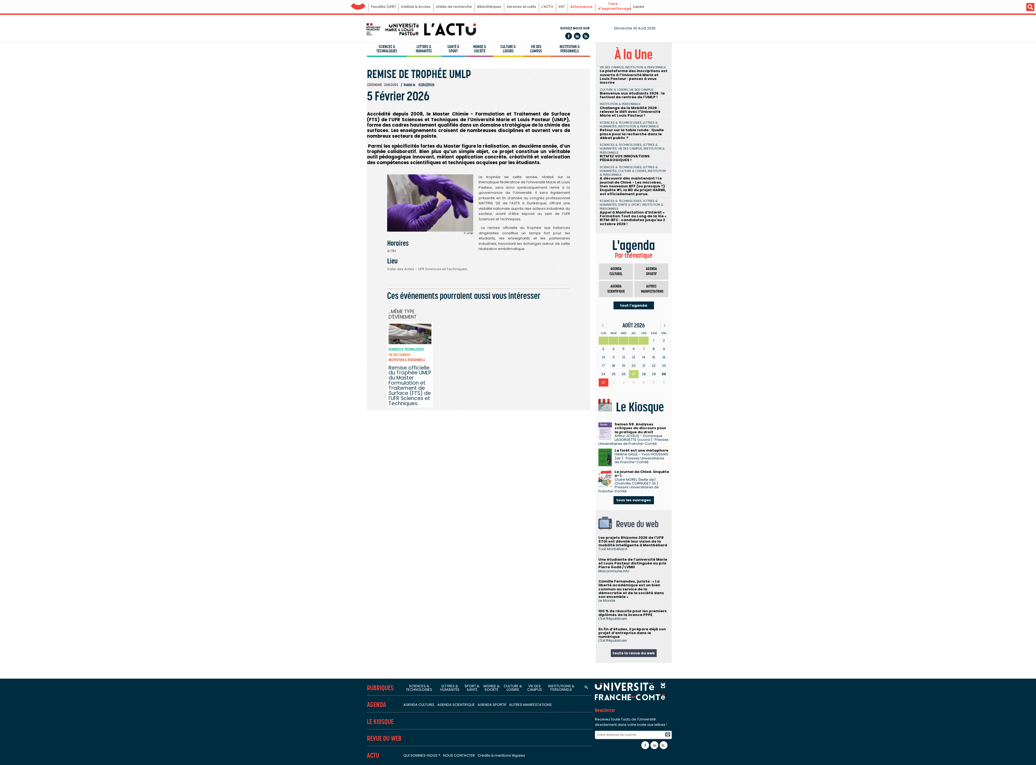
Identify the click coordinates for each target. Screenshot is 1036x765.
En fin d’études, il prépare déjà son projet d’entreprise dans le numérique (632, 633)
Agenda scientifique (616, 289)
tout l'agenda (633, 305)
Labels (638, 6)
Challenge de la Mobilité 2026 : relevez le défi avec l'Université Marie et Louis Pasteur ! (630, 111)
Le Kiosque (380, 722)
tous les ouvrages (633, 500)
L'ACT (547, 6)
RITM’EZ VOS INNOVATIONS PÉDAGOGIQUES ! (625, 158)
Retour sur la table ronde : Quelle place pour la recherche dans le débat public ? (632, 133)
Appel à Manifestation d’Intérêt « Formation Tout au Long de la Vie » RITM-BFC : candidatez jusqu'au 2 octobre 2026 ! (633, 218)
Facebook (568, 36)
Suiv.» (665, 325)
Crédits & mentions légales (501, 755)
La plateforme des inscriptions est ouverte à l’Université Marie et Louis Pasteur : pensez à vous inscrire (633, 76)
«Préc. (602, 325)
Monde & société (479, 48)
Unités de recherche (454, 6)
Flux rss (585, 36)
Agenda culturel (615, 271)
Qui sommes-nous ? (421, 755)
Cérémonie (374, 85)
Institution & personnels (570, 48)
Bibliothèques (489, 6)
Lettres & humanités (424, 48)
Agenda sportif (651, 271)
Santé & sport (453, 48)
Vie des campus (536, 48)
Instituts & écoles (416, 6)
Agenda (376, 705)
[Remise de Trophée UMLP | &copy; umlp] (430, 203)
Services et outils (521, 6)
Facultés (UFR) (383, 6)
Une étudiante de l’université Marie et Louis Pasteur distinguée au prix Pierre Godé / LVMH (632, 563)
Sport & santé (472, 687)
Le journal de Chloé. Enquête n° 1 (642, 473)
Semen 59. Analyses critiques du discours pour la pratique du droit (640, 428)
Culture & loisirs (508, 48)
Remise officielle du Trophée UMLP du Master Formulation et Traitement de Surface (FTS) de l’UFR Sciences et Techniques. (409, 385)
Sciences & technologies (386, 48)
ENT (562, 6)
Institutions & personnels (561, 687)
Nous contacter (459, 755)
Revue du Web (384, 738)
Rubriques (380, 688)
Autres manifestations (652, 289)
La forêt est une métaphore (641, 450)
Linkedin (577, 36)
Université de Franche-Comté (358, 5)
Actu (373, 755)
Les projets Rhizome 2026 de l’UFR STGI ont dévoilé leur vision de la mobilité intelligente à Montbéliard (632, 541)
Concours (391, 85)
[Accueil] (421, 29)
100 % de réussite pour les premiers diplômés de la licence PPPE (632, 612)
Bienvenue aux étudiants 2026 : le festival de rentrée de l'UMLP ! (632, 95)
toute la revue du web (633, 653)
